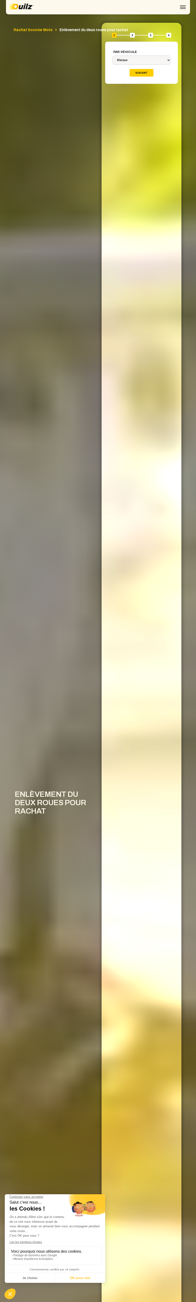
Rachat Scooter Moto (33, 30)
